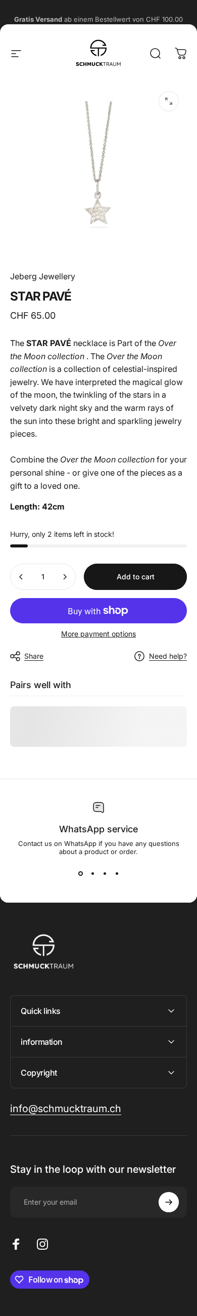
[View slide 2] (92, 874)
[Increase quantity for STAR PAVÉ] (64, 576)
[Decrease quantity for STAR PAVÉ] (21, 576)
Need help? (168, 656)
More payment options (98, 633)
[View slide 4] (117, 874)
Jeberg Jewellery (42, 276)
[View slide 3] (104, 874)
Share (33, 656)
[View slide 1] (80, 874)
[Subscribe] (169, 1202)
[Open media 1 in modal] (169, 101)
